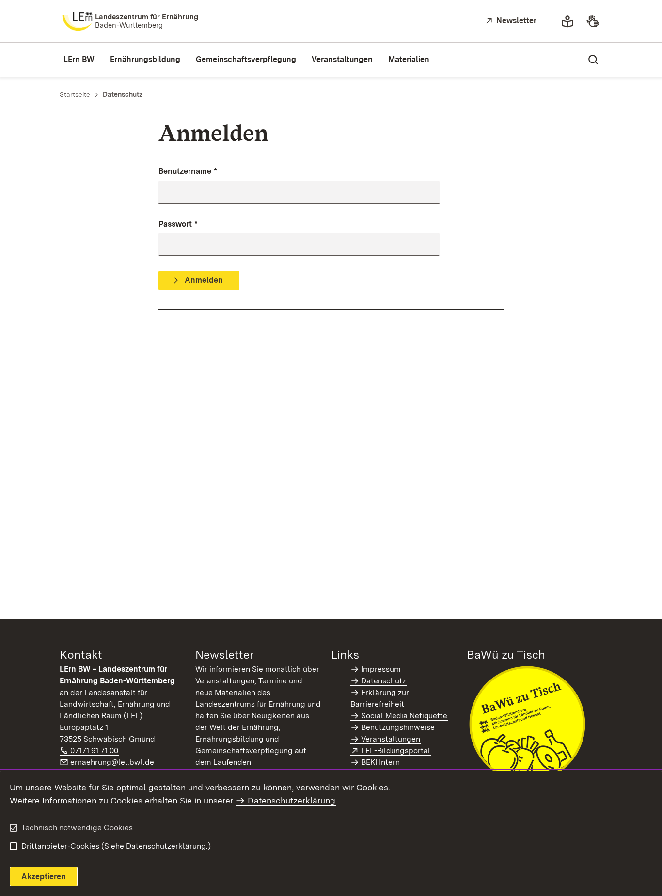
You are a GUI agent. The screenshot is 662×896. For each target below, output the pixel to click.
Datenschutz (383, 680)
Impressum (381, 669)
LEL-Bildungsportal (396, 750)
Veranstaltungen (390, 738)
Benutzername (187, 171)
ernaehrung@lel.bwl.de (112, 762)
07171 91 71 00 (94, 750)
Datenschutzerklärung (291, 800)
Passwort (178, 224)
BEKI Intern (380, 762)
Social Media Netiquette (404, 715)
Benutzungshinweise (398, 727)
